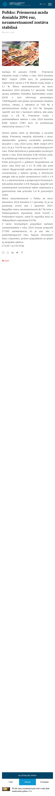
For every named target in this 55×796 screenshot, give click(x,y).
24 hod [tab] (27, 782)
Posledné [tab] (44, 782)
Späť (6, 260)
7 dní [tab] (10, 782)
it (41, 4)
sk (44, 4)
